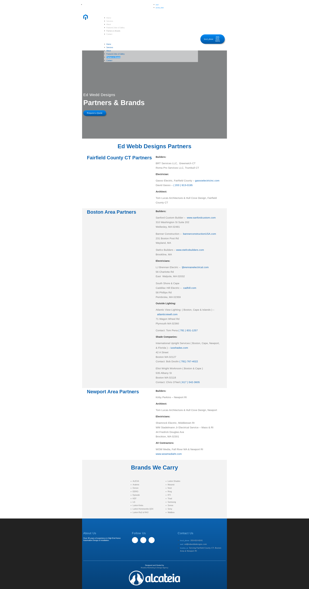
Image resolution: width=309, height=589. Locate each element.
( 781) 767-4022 (188, 361)
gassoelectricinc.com (207, 180)
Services (109, 21)
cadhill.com (190, 287)
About (108, 24)
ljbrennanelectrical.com (195, 267)
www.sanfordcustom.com (201, 217)
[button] (151, 39)
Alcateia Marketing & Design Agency (154, 568)
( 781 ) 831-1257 (188, 330)
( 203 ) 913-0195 (183, 185)
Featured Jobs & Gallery (115, 28)
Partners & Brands (113, 31)
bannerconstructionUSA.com (199, 233)
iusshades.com (179, 347)
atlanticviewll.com (167, 314)
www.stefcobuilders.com (190, 249)
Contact (109, 34)
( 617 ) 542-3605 (190, 382)
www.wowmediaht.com (169, 453)
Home (108, 18)
